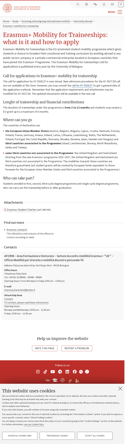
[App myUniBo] (55, 380)
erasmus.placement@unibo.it (19, 290)
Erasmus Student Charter (21, 210)
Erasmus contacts (17, 230)
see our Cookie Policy (34, 424)
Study (15, 21)
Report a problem (76, 348)
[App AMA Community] (77, 380)
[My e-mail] (112, 4)
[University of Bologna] (22, 8)
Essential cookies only (20, 435)
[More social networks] (87, 371)
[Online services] (95, 4)
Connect (8, 299)
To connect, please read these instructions (26, 302)
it (121, 4)
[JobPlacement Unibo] (70, 379)
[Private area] (104, 4)
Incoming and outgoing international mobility (45, 21)
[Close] (120, 388)
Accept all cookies (95, 435)
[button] (82, 12)
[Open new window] (38, 371)
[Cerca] (78, 4)
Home (6, 21)
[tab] (121, 4)
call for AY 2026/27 (82, 85)
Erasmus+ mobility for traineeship (21, 26)
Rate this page (44, 348)
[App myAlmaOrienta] (62, 380)
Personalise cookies (57, 435)
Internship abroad (82, 21)
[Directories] (86, 4)
